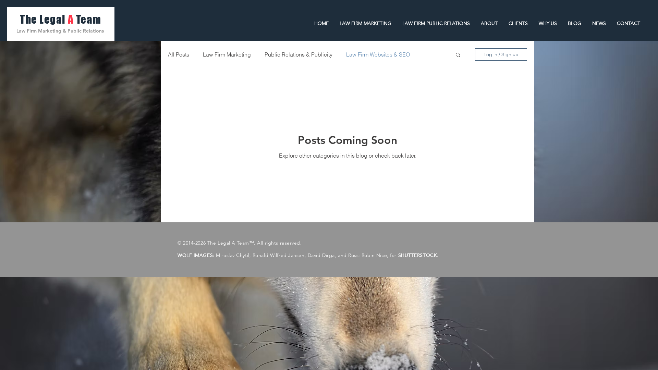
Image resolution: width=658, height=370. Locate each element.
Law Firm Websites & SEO (378, 54)
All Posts (178, 54)
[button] (458, 55)
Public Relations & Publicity (298, 54)
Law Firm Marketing (227, 54)
